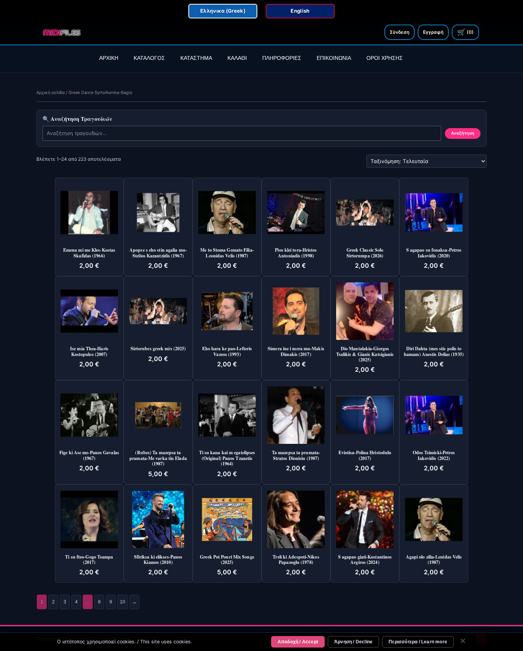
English (300, 11)
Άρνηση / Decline (353, 641)
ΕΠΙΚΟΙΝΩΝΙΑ (334, 58)
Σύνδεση (399, 32)
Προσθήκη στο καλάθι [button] (91, 191)
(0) (465, 32)
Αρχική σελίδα (50, 92)
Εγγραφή (433, 32)
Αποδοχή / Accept (298, 641)
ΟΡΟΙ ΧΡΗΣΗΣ (384, 58)
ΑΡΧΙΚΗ (108, 58)
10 (122, 602)
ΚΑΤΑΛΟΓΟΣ (149, 58)
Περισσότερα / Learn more (418, 641)
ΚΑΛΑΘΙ (237, 58)
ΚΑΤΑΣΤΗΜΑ (196, 58)
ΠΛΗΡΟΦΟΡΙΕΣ (281, 58)
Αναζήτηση (462, 133)
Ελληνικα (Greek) (222, 11)
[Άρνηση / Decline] (462, 642)
